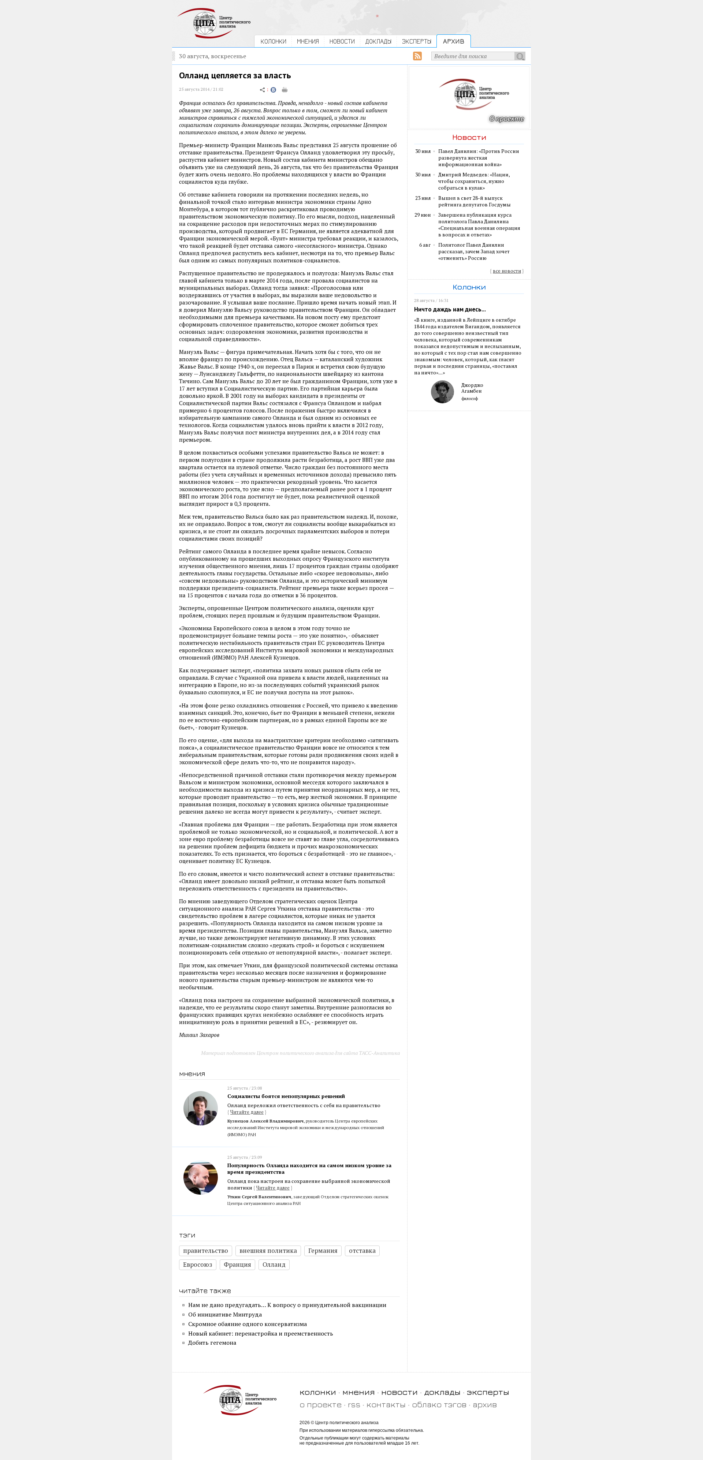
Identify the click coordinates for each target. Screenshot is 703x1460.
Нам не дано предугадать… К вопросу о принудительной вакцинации (287, 1305)
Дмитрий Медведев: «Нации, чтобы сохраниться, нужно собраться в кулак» (474, 181)
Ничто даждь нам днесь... (450, 309)
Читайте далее (247, 1112)
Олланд (274, 1264)
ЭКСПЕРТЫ (416, 41)
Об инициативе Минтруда (225, 1314)
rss (354, 1404)
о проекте (321, 1404)
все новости (507, 271)
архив (485, 1404)
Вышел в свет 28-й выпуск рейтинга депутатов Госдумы (474, 201)
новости (399, 1392)
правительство (205, 1250)
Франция (237, 1264)
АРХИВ (453, 41)
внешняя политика (268, 1250)
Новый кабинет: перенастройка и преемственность (260, 1333)
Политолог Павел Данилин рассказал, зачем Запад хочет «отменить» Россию (474, 251)
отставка (362, 1250)
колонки (318, 1392)
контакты (386, 1404)
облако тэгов (439, 1404)
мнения (358, 1392)
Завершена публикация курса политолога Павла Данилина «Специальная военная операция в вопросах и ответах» (479, 225)
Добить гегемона (212, 1342)
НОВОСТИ (342, 41)
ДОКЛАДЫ (378, 41)
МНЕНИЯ (308, 41)
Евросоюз (197, 1264)
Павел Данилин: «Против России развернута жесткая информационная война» (478, 158)
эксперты (488, 1392)
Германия (323, 1250)
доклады (442, 1392)
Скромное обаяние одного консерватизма (247, 1324)
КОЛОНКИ (273, 41)
